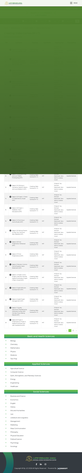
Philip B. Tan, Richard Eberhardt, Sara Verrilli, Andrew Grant (58, 175)
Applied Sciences (71, 176)
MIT (43, 176)
